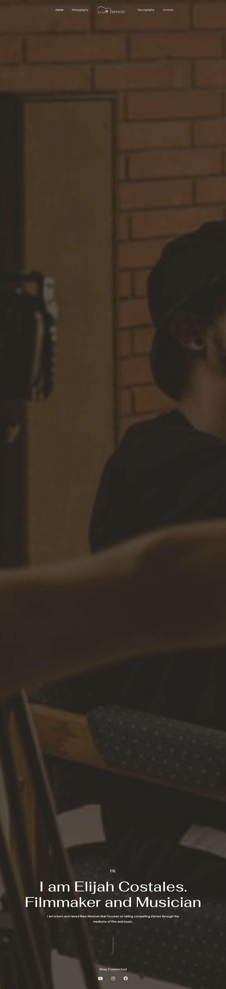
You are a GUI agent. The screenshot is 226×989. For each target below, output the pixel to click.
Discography (146, 9)
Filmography (80, 9)
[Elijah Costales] (111, 9)
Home (59, 9)
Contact (168, 9)
